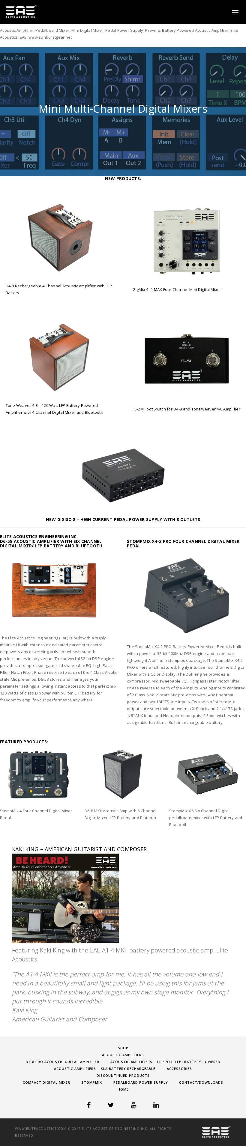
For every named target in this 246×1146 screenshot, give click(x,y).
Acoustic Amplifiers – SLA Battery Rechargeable (104, 1068)
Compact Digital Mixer (46, 1082)
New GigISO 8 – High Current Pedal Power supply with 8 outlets (123, 519)
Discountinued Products (123, 1075)
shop (123, 1048)
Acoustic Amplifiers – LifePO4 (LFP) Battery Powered (165, 1061)
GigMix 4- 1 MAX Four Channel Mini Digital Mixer (177, 289)
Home (123, 1089)
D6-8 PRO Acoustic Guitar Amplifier (62, 1061)
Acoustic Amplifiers (123, 1055)
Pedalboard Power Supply (140, 1082)
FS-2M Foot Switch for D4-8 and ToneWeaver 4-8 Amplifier (186, 409)
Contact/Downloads (201, 1082)
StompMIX (91, 1082)
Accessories (179, 1068)
